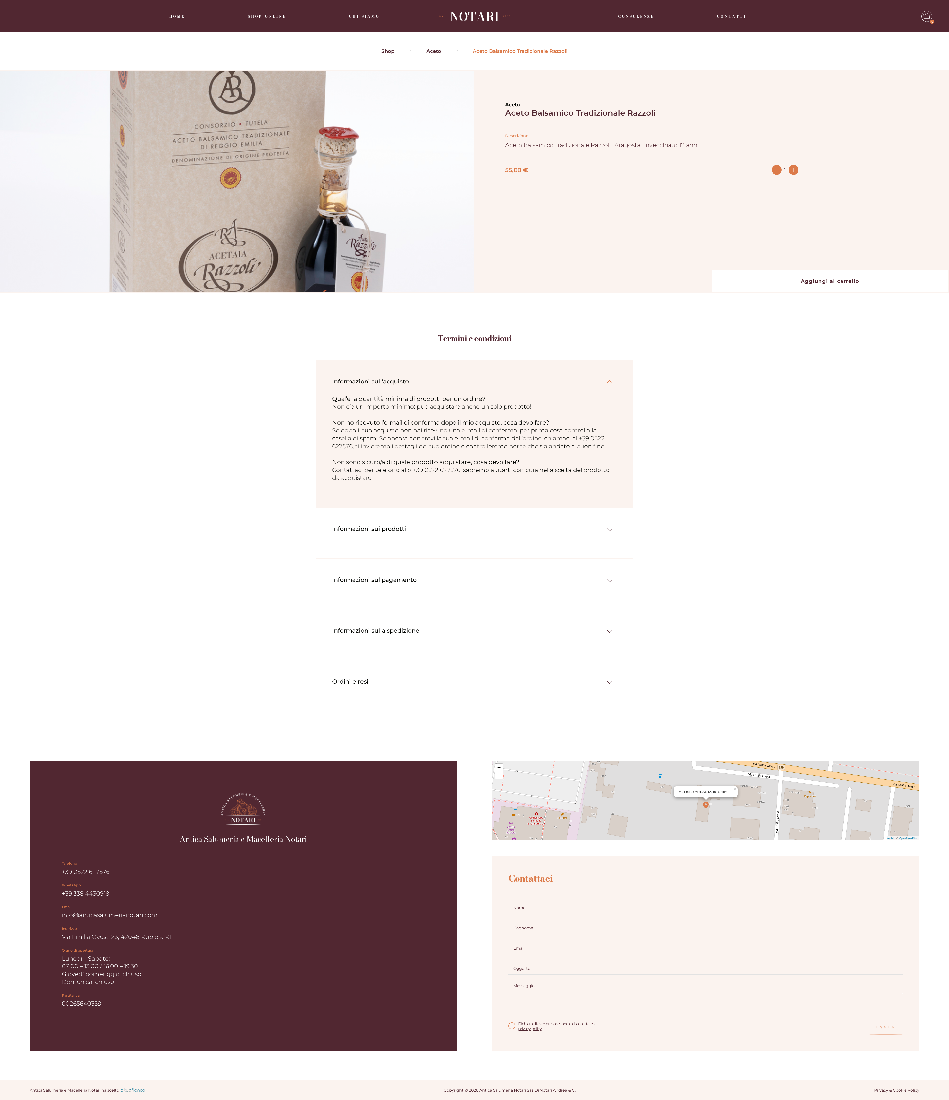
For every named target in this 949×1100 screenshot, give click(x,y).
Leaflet (890, 838)
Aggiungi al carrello (830, 281)
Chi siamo (364, 16)
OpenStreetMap (908, 838)
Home (177, 16)
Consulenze (636, 16)
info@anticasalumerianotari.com (110, 915)
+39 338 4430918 (85, 893)
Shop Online (267, 16)
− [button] (499, 775)
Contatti (731, 16)
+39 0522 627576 (85, 871)
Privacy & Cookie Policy (896, 1090)
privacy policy (530, 1028)
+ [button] (499, 767)
